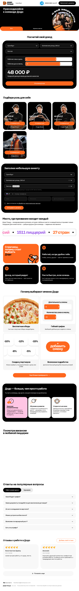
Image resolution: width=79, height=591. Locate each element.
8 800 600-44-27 (51, 3)
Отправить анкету (14, 208)
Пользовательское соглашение (26, 585)
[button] (10, 194)
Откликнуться (14, 123)
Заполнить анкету (67, 3)
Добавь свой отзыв (66, 540)
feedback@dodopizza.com (22, 582)
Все (11, 28)
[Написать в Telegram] (42, 3)
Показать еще (39, 573)
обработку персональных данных (29, 203)
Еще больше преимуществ (38, 375)
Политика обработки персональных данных (49, 585)
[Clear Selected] (69, 180)
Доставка (65, 28)
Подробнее (15, 127)
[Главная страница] (8, 3)
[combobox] (22, 46)
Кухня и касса (37, 28)
